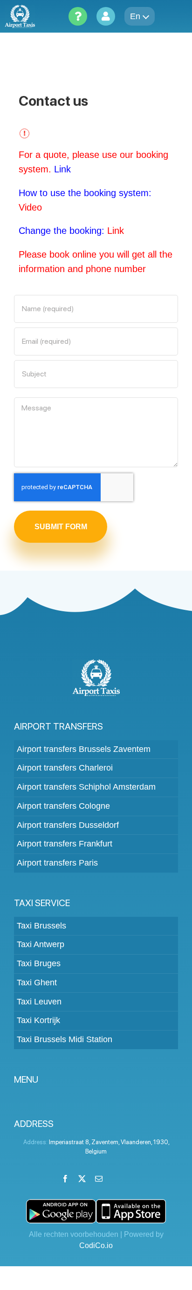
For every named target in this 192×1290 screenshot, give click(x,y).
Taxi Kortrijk (38, 1020)
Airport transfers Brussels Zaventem (84, 749)
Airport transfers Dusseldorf (68, 825)
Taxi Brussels (41, 925)
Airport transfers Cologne (63, 806)
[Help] (78, 16)
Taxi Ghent (37, 982)
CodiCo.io (96, 1245)
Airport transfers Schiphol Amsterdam (86, 787)
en (135, 16)
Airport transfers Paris (57, 862)
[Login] (105, 16)
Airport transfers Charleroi (65, 767)
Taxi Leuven (39, 1001)
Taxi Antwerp (40, 944)
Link (62, 169)
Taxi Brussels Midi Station (64, 1039)
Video (30, 207)
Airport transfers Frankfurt (64, 843)
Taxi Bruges (39, 963)
